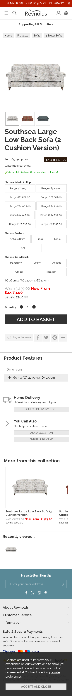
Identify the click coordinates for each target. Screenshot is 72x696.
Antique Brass (17, 239)
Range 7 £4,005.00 (20, 206)
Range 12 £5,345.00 (51, 224)
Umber (19, 271)
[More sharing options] (63, 338)
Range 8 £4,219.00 (51, 206)
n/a (23, 247)
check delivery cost (41, 409)
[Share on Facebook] (38, 338)
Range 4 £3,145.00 (51, 188)
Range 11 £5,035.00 (20, 224)
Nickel (57, 239)
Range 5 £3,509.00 (20, 197)
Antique (56, 262)
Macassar (51, 271)
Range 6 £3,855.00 (51, 197)
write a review (41, 439)
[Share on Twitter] (46, 338)
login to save (21, 337)
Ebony (37, 262)
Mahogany (16, 262)
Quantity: (11, 307)
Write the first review (18, 165)
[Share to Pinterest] (54, 338)
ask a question (41, 432)
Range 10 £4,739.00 (51, 215)
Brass (40, 239)
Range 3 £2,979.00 (20, 188)
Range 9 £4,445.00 (19, 215)
